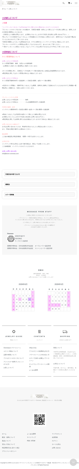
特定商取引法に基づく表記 (10, 448)
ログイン (55, 441)
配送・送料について (8, 437)
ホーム (4, 9)
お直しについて (9, 367)
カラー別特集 (9, 194)
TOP (73, 462)
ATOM (33, 441)
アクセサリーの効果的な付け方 (39, 351)
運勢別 (7, 184)
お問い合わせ (56, 448)
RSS (28, 441)
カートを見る (56, 444)
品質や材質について (10, 355)
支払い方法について (8, 444)
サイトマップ (31, 437)
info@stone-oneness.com (10, 153)
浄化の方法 (32, 348)
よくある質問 (33, 370)
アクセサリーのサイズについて (14, 358)
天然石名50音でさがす (12, 174)
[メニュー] (76, 3)
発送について (57, 348)
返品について (6, 441)
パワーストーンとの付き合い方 (39, 355)
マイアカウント (57, 434)
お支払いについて (59, 364)
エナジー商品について (11, 351)
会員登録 (55, 437)
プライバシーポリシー (9, 451)
